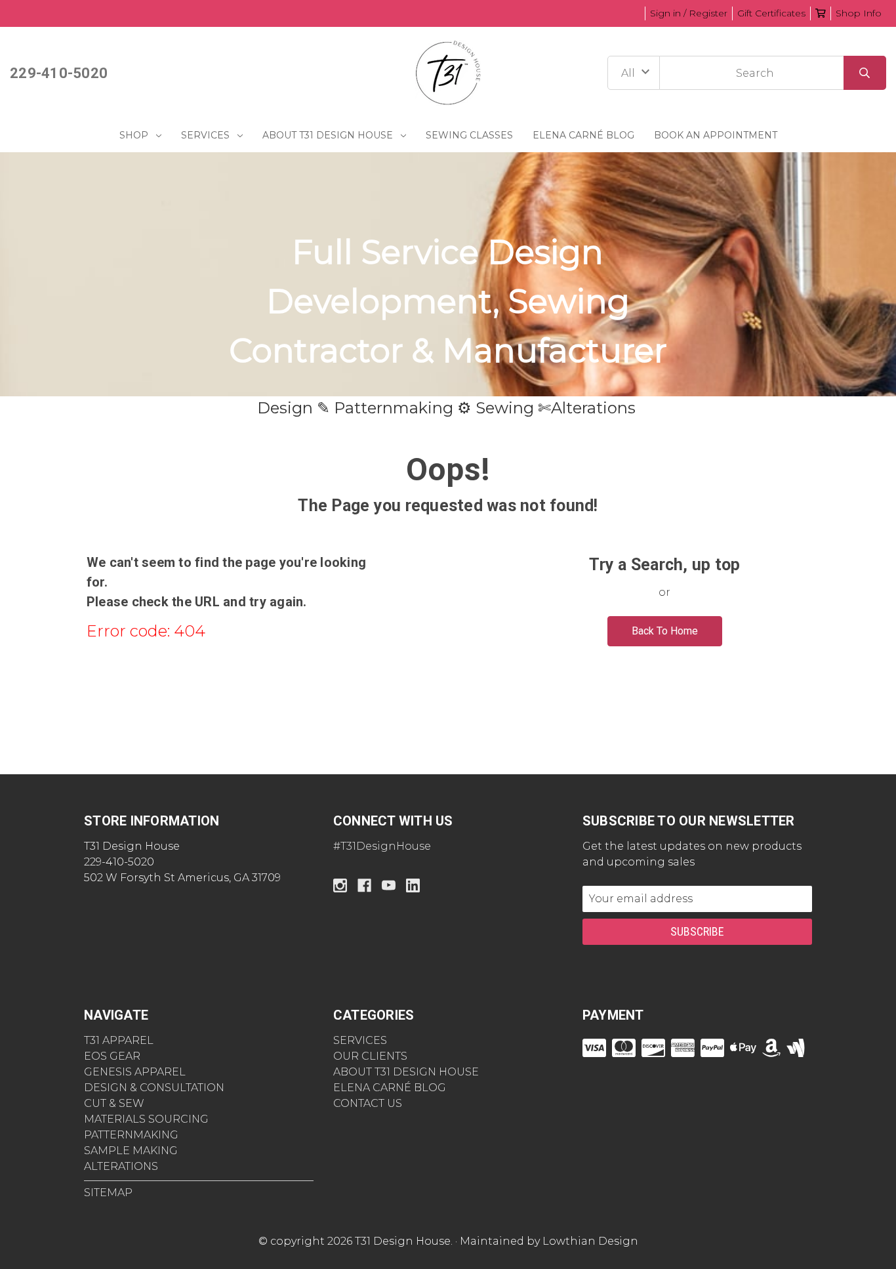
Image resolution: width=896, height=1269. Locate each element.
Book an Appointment (715, 135)
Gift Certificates (771, 13)
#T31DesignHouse (382, 846)
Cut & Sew (114, 1103)
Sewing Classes (469, 135)
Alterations (121, 1166)
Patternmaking (131, 1135)
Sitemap (108, 1192)
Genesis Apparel (135, 1072)
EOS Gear (112, 1056)
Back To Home (665, 631)
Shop (133, 135)
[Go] (865, 72)
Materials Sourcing (146, 1119)
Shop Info (859, 13)
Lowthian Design (590, 1241)
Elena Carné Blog (583, 135)
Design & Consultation (154, 1087)
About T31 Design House (327, 135)
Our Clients (370, 1056)
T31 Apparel (118, 1040)
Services (205, 135)
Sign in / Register (688, 13)
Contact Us (367, 1103)
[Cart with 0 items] (820, 13)
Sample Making (131, 1150)
